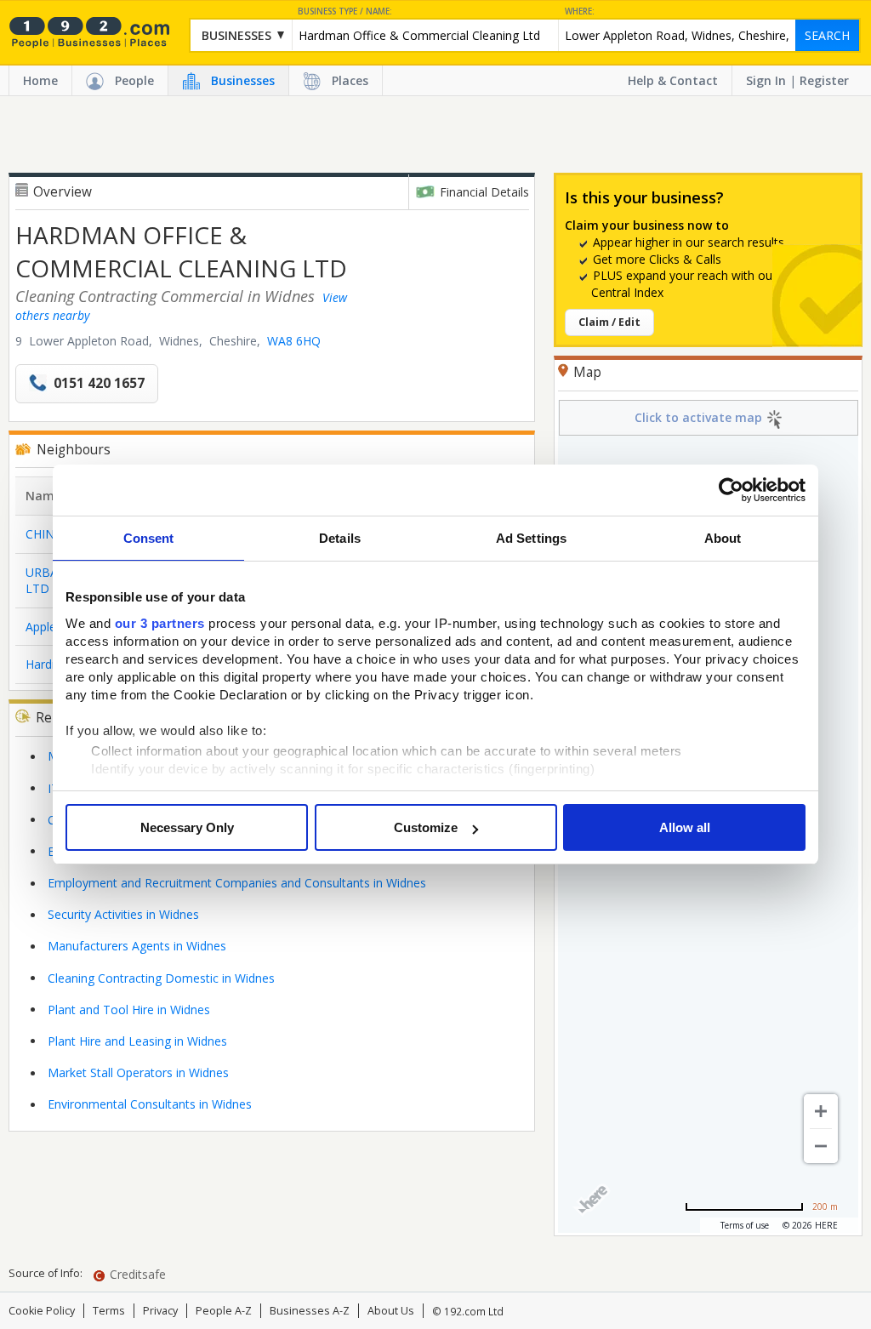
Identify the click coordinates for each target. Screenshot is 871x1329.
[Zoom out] (821, 1146)
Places (350, 80)
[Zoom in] (821, 1111)
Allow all (684, 827)
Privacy (160, 1310)
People (134, 80)
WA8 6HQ (294, 341)
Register (824, 80)
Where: (580, 11)
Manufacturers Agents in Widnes (137, 946)
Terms (109, 1310)
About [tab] (723, 538)
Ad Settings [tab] (531, 538)
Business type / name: (345, 11)
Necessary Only (187, 827)
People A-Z (224, 1310)
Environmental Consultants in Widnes (150, 1104)
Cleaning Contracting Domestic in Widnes (161, 978)
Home (40, 80)
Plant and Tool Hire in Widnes (129, 1009)
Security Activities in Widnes (123, 914)
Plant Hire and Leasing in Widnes (137, 1041)
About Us (390, 1310)
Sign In (766, 80)
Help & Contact (673, 80)
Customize (426, 827)
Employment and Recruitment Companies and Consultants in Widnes (237, 883)
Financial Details (484, 192)
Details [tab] (340, 538)
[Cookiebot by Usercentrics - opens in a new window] (731, 490)
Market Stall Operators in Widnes (138, 1072)
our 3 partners (160, 623)
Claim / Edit (609, 322)
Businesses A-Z (310, 1310)
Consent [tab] (148, 538)
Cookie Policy (42, 1310)
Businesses (243, 80)
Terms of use (744, 1225)
